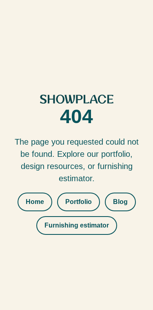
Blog (120, 201)
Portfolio (78, 201)
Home (35, 201)
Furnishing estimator (76, 225)
